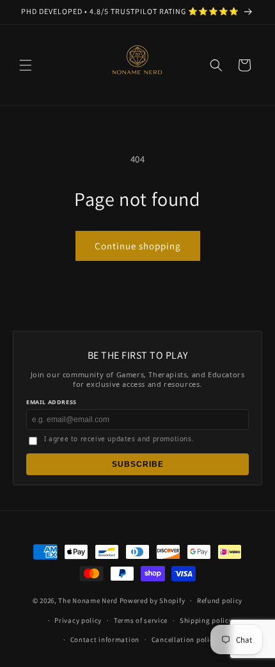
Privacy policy (78, 620)
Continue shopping (138, 246)
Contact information (104, 639)
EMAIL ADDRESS (51, 402)
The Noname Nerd (88, 600)
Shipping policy (206, 620)
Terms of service (141, 620)
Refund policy (219, 600)
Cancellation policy (184, 639)
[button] (26, 65)
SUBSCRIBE (138, 464)
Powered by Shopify (152, 600)
